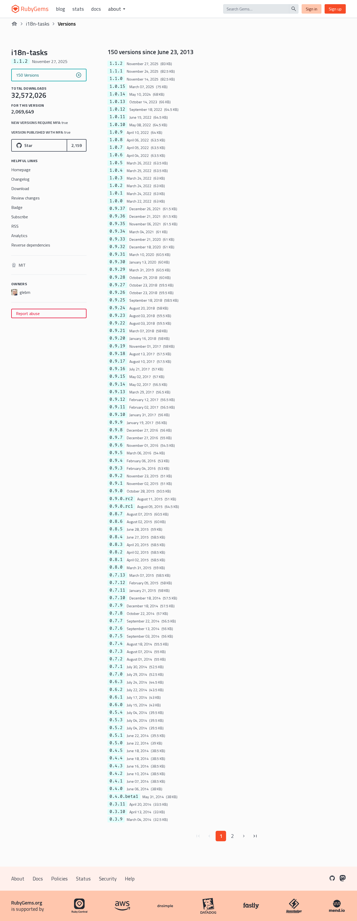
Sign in (311, 9)
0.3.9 (116, 819)
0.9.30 (117, 262)
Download (20, 188)
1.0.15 (117, 86)
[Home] (14, 24)
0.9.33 (117, 239)
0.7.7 (116, 620)
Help (130, 878)
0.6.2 (116, 689)
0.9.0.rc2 (121, 498)
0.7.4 (116, 643)
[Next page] (244, 836)
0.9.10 (117, 414)
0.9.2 (116, 475)
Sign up (335, 9)
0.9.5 (116, 452)
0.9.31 (117, 254)
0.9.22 (117, 323)
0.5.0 (116, 743)
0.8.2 (116, 552)
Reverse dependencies (30, 245)
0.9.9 (116, 422)
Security (108, 878)
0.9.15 (117, 376)
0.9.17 (117, 361)
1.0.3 (116, 178)
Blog (60, 9)
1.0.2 (116, 185)
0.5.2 (116, 727)
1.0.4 (116, 170)
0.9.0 (116, 491)
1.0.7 (116, 147)
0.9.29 (117, 269)
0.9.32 (117, 246)
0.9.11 (117, 407)
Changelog (20, 179)
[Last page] (255, 836)
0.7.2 (116, 659)
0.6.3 (116, 681)
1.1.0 (116, 78)
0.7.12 (117, 582)
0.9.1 (116, 483)
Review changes (25, 198)
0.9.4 (116, 460)
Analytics (19, 235)
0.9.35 (117, 223)
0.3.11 (117, 804)
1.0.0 (116, 201)
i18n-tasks (37, 23)
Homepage (21, 170)
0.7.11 (117, 590)
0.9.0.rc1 (121, 506)
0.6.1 (116, 697)
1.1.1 (116, 71)
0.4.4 (116, 758)
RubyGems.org (26, 902)
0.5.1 (116, 735)
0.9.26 (117, 292)
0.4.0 (116, 788)
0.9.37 (117, 208)
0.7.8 (116, 613)
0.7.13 (117, 575)
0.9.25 (117, 300)
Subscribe (19, 217)
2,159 (76, 145)
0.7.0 (116, 674)
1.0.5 (116, 162)
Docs (96, 9)
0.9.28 (117, 277)
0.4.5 (116, 750)
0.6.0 (116, 704)
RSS (15, 226)
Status (83, 878)
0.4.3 (116, 766)
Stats (78, 9)
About (17, 878)
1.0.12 (117, 109)
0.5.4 (116, 712)
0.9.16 (117, 368)
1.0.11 (117, 116)
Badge (16, 207)
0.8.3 (116, 544)
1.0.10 (117, 124)
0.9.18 (117, 353)
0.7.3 (116, 651)
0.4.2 (116, 773)
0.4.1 (116, 781)
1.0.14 (117, 94)
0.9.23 (117, 315)
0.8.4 (116, 537)
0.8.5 (116, 529)
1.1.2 (116, 63)
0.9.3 (116, 468)
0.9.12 (117, 399)
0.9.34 (117, 231)
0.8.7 (116, 514)
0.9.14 (117, 384)
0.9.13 (117, 391)
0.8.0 (116, 567)
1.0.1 (116, 193)
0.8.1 (116, 559)
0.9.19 (117, 346)
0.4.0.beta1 (124, 796)
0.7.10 (117, 597)
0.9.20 (117, 338)
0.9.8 (116, 430)
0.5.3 (116, 720)
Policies (59, 878)
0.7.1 (116, 666)
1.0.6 (116, 155)
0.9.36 (117, 216)
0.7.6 (116, 628)
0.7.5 (116, 636)
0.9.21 (117, 330)
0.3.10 (117, 811)
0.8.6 (116, 521)
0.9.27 (117, 285)
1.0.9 (116, 132)
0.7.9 (116, 605)
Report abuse (28, 313)
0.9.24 (117, 308)
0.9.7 (116, 437)
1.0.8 (116, 139)
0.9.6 (116, 445)
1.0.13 (117, 101)
